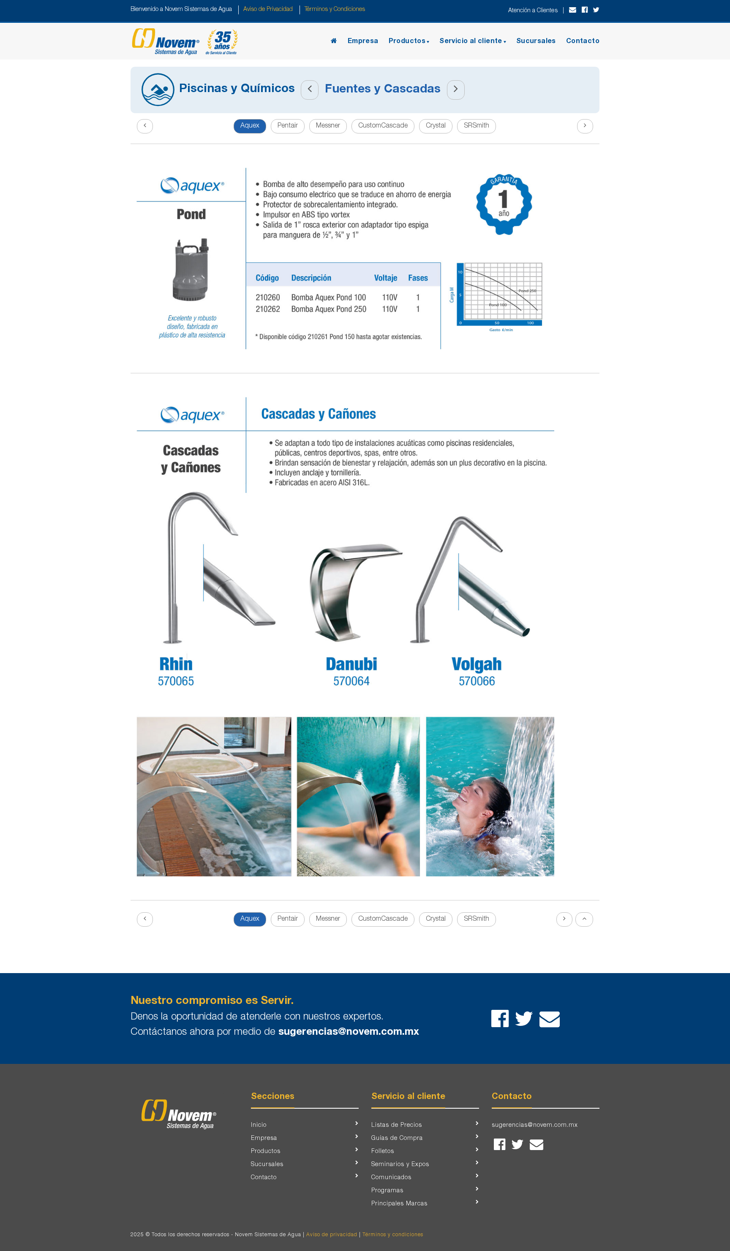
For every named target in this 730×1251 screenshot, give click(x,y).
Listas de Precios (396, 1126)
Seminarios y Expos (400, 1165)
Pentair (288, 126)
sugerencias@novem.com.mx (348, 1033)
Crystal (436, 126)
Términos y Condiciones (334, 10)
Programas (387, 1191)
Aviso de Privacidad (268, 10)
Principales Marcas (399, 1204)
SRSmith (476, 126)
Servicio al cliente (470, 41)
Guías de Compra (397, 1139)
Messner (328, 126)
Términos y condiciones (392, 1234)
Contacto (582, 41)
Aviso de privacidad (331, 1234)
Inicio (259, 1126)
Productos (407, 41)
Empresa (363, 41)
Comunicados (391, 1178)
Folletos (382, 1152)
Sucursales (536, 41)
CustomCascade (383, 126)
